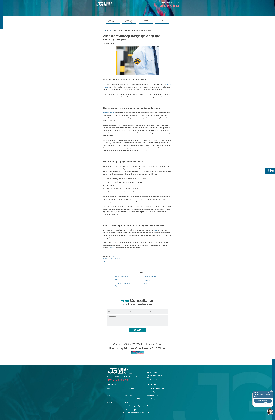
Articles (127, 402)
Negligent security (108, 112)
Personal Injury (162, 21)
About (168, 2)
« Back (105, 261)
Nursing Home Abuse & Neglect (113, 21)
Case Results (128, 392)
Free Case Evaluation (131, 388)
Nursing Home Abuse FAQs (133, 399)
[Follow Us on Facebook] (126, 406)
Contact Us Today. (122, 344)
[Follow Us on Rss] (143, 406)
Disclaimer (138, 410)
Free (270, 170)
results (155, 230)
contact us (112, 247)
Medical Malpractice (145, 21)
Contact (177, 2)
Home (163, 2)
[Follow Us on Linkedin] (134, 406)
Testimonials (128, 395)
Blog (172, 2)
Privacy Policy (130, 410)
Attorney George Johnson (111, 258)
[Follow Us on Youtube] (139, 406)
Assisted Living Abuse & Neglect (129, 21)
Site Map (145, 410)
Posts (112, 256)
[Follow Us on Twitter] (130, 406)
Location (109, 402)
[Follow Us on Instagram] (147, 406)
